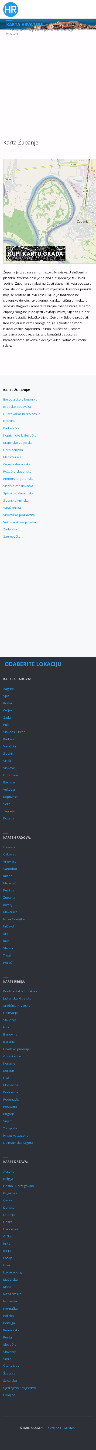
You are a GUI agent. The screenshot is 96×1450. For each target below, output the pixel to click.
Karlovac (9, 739)
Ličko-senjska (13, 450)
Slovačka (9, 1344)
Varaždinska (12, 508)
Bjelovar (9, 782)
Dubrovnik (10, 775)
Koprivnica (10, 797)
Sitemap (70, 1428)
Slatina (8, 948)
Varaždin (9, 746)
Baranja (9, 1041)
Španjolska (11, 1366)
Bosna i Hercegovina (18, 1186)
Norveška (10, 1301)
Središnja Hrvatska (16, 1005)
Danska (8, 1207)
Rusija (7, 1337)
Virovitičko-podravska (19, 515)
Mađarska (10, 1279)
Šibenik (8, 753)
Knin (6, 941)
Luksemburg (12, 1272)
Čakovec (9, 854)
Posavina (10, 1107)
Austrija (8, 1171)
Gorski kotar (12, 1056)
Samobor (10, 869)
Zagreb (8, 689)
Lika (6, 1078)
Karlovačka (11, 428)
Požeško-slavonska (17, 471)
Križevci (8, 926)
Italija (7, 1251)
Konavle (9, 1063)
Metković (9, 883)
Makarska (10, 912)
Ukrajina (9, 1395)
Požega (8, 818)
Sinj (5, 933)
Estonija (9, 1215)
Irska (6, 1243)
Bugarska (10, 1193)
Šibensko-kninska (16, 500)
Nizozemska (12, 1294)
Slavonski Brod (14, 732)
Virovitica (9, 861)
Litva (6, 1265)
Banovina (10, 1034)
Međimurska (12, 457)
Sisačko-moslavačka (18, 486)
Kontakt (54, 1428)
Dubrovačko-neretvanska (21, 414)
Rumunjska (11, 1330)
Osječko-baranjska (17, 464)
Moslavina (10, 1085)
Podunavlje (11, 1099)
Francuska (10, 1229)
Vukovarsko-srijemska (19, 522)
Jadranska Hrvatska (17, 998)
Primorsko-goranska (18, 479)
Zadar (7, 717)
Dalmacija (10, 1013)
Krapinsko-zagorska (18, 443)
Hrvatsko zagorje (15, 1135)
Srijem (8, 1121)
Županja (9, 897)
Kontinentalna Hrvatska (20, 991)
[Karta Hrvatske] (10, 9)
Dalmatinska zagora (18, 1143)
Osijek (7, 710)
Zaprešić (9, 811)
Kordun (8, 1071)
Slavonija (10, 1020)
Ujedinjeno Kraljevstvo (19, 1388)
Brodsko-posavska (17, 406)
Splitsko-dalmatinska (18, 493)
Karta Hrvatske (24, 24)
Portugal (9, 1323)
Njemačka (10, 1308)
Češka (7, 1200)
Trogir (7, 955)
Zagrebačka (12, 536)
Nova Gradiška (14, 919)
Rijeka (7, 703)
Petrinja (8, 890)
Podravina (10, 1092)
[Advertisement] (48, 84)
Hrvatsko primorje (16, 1049)
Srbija (7, 1359)
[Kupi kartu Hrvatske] (35, 253)
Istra (6, 1027)
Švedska (9, 1373)
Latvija (8, 1258)
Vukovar (9, 789)
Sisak (7, 761)
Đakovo (9, 847)
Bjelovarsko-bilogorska (20, 399)
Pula (6, 725)
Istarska (9, 421)
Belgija (8, 1179)
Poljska (8, 1316)
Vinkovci (9, 768)
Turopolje (10, 1128)
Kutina (7, 876)
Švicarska (10, 1380)
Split (6, 696)
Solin (6, 804)
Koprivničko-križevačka (19, 435)
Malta (7, 1287)
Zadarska (10, 529)
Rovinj (7, 905)
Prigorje (9, 1114)
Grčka (7, 1236)
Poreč (7, 962)
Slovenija (10, 1352)
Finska (8, 1222)
